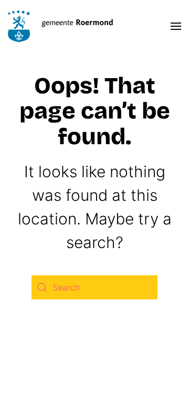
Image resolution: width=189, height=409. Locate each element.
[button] (176, 26)
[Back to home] (60, 26)
